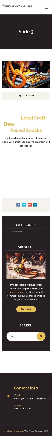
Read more (26, 309)
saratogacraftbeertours (14, 431)
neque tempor (16, 292)
